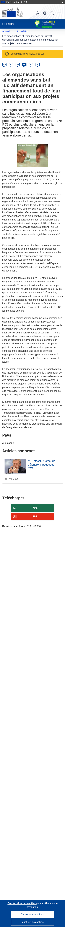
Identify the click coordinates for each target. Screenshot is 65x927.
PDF (34, 516)
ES (17, 64)
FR (24, 64)
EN (11, 64)
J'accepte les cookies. (32, 914)
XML (34, 508)
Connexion (37, 13)
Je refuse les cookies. (32, 922)
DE (4, 64)
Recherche (52, 13)
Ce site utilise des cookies (22, 903)
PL (38, 64)
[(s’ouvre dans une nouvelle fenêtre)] (12, 12)
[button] (45, 13)
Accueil (6, 31)
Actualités (22, 31)
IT (31, 64)
